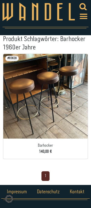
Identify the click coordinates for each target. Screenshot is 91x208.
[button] (83, 16)
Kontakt (77, 192)
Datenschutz (48, 192)
